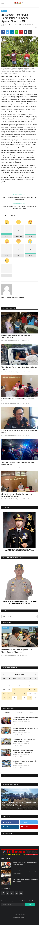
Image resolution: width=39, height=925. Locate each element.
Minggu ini (7, 712)
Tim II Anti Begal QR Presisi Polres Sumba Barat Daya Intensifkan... (17, 463)
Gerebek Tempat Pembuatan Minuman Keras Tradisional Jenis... (16, 336)
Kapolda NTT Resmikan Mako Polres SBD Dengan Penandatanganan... (25, 718)
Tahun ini (31, 712)
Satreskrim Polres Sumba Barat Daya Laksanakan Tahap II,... (18, 400)
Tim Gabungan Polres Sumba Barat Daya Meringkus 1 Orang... (19, 368)
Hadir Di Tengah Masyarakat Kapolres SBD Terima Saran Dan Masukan (19, 199)
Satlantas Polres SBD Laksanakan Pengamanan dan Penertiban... (23, 751)
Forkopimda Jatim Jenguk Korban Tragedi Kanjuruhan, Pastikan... (19, 651)
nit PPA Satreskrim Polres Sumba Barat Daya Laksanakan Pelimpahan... (16, 495)
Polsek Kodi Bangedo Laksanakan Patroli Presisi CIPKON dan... (25, 729)
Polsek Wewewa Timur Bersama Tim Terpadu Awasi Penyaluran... (24, 740)
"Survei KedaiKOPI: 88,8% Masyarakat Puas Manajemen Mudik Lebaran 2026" (19, 207)
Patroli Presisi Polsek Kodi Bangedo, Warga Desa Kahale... (24, 872)
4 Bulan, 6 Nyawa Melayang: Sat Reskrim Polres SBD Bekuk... (19, 432)
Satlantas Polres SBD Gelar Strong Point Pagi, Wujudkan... (25, 762)
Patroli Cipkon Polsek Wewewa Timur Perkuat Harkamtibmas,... (25, 880)
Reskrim (4, 10)
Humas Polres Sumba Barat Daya (14, 25)
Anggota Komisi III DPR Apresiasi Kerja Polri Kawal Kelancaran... (25, 863)
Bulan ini (19, 712)
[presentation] (30, 629)
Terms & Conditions (18, 917)
